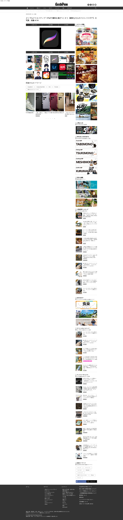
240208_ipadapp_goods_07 (76, 10)
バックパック (80, 472)
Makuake (87, 470)
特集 (63, 8)
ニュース (32, 8)
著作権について (83, 495)
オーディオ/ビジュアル (49, 492)
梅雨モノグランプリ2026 (67, 493)
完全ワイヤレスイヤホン (82, 475)
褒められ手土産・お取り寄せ (68, 489)
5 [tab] (54, 118)
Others (46, 504)
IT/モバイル (47, 490)
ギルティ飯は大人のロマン (68, 492)
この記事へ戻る (34, 24)
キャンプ (79, 467)
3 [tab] (50, 118)
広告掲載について (83, 501)
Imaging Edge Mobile (41, 86)
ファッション (47, 496)
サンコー (79, 477)
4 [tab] (52, 118)
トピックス (57, 8)
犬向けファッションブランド (51, 489)
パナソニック (87, 467)
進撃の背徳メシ (65, 490)
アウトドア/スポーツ (49, 495)
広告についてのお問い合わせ (86, 503)
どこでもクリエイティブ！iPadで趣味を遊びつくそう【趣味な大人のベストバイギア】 (52, 10)
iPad (49, 86)
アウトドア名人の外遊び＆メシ (68, 495)
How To (50, 8)
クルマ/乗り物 (48, 493)
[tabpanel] (50, 104)
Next (71, 101)
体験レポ (38, 8)
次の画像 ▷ (66, 24)
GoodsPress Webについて (85, 486)
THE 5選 (64, 496)
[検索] (95, 8)
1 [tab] (46, 118)
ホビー (46, 501)
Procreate (56, 86)
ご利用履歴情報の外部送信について (87, 493)
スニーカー (80, 470)
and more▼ (69, 8)
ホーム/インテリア (48, 499)
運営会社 (81, 497)
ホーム (27, 10)
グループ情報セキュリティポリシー (87, 491)
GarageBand (30, 86)
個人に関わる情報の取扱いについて (87, 488)
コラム (44, 8)
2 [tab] (48, 118)
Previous (27, 101)
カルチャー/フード (48, 502)
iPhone (92, 475)
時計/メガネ (47, 498)
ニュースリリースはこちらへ (86, 499)
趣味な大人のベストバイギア (33, 89)
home (27, 8)
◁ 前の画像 (50, 24)
